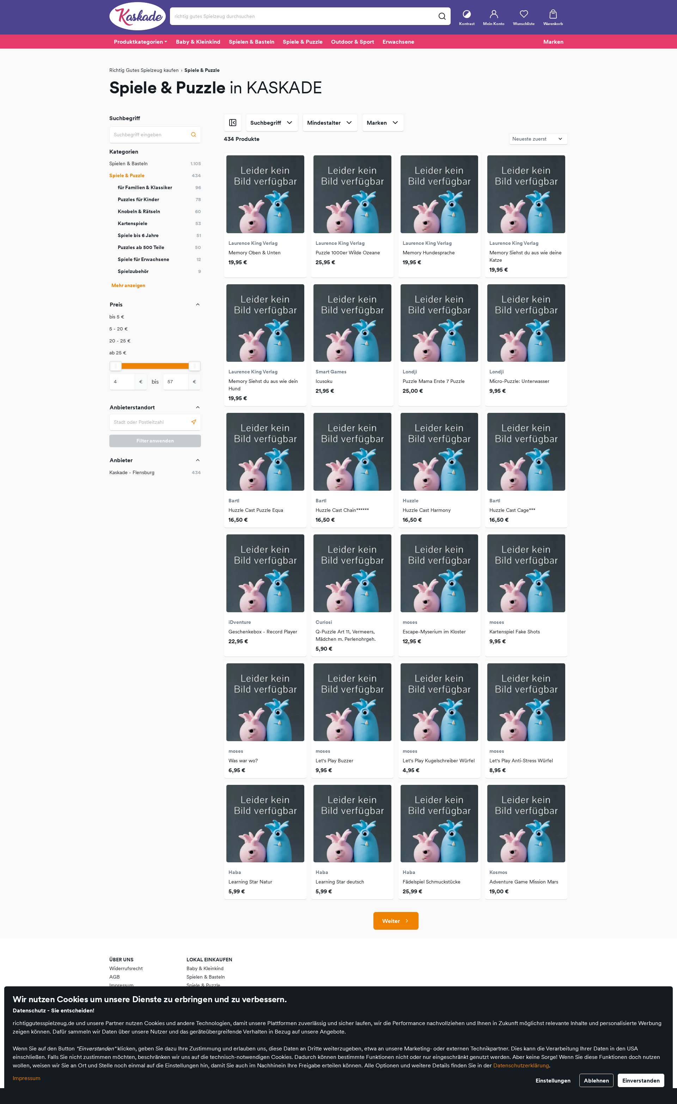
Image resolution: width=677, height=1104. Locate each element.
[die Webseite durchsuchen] (442, 16)
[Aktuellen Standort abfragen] (194, 422)
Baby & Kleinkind (205, 968)
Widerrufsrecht (126, 968)
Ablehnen (596, 1080)
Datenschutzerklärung (521, 1065)
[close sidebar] (233, 122)
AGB (114, 977)
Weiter (391, 920)
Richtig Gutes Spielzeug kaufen (144, 70)
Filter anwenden (155, 441)
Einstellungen (553, 1080)
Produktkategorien (138, 41)
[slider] (116, 366)
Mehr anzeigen (128, 285)
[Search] (194, 134)
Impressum (27, 1077)
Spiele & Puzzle (203, 985)
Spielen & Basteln (206, 977)
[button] (155, 317)
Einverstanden (641, 1080)
